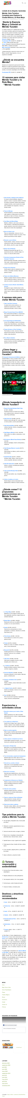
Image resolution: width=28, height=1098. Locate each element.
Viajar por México (10, 1094)
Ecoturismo (4, 999)
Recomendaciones (14, 19)
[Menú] (25, 3)
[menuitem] (21, 3)
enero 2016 (5, 1083)
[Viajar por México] (11, 3)
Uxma (3, 938)
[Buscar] (21, 3)
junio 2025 (4, 1069)
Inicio (3, 985)
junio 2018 (4, 1077)
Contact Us (4, 1004)
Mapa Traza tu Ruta (6, 987)
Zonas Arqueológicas (6, 989)
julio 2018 (4, 1075)
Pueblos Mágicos (6, 994)
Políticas (4, 1007)
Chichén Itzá (5, 937)
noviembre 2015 (6, 1085)
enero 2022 (5, 1071)
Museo (3, 997)
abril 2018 (4, 1081)
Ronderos (22, 19)
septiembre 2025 (6, 1065)
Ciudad (3, 1002)
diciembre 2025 (6, 1063)
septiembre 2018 (6, 1073)
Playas (3, 992)
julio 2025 (4, 1067)
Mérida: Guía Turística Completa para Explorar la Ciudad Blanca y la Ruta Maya (13, 15)
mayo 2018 (5, 1079)
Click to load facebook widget (11, 1025)
